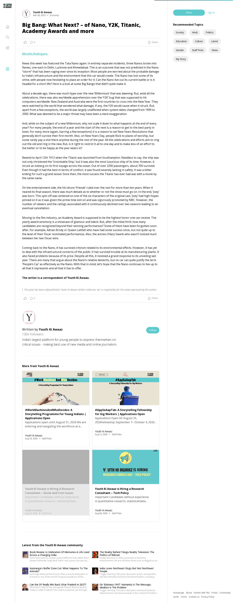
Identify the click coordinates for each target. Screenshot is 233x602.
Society (180, 32)
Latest (214, 41)
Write (189, 12)
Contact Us (194, 596)
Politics (210, 32)
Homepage (179, 592)
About (189, 592)
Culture (199, 41)
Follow (152, 330)
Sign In (211, 12)
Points (215, 592)
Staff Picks (197, 50)
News (215, 50)
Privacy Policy (207, 596)
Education (181, 41)
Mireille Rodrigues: (35, 54)
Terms (184, 596)
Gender (180, 50)
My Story (181, 59)
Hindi (195, 32)
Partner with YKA (202, 592)
